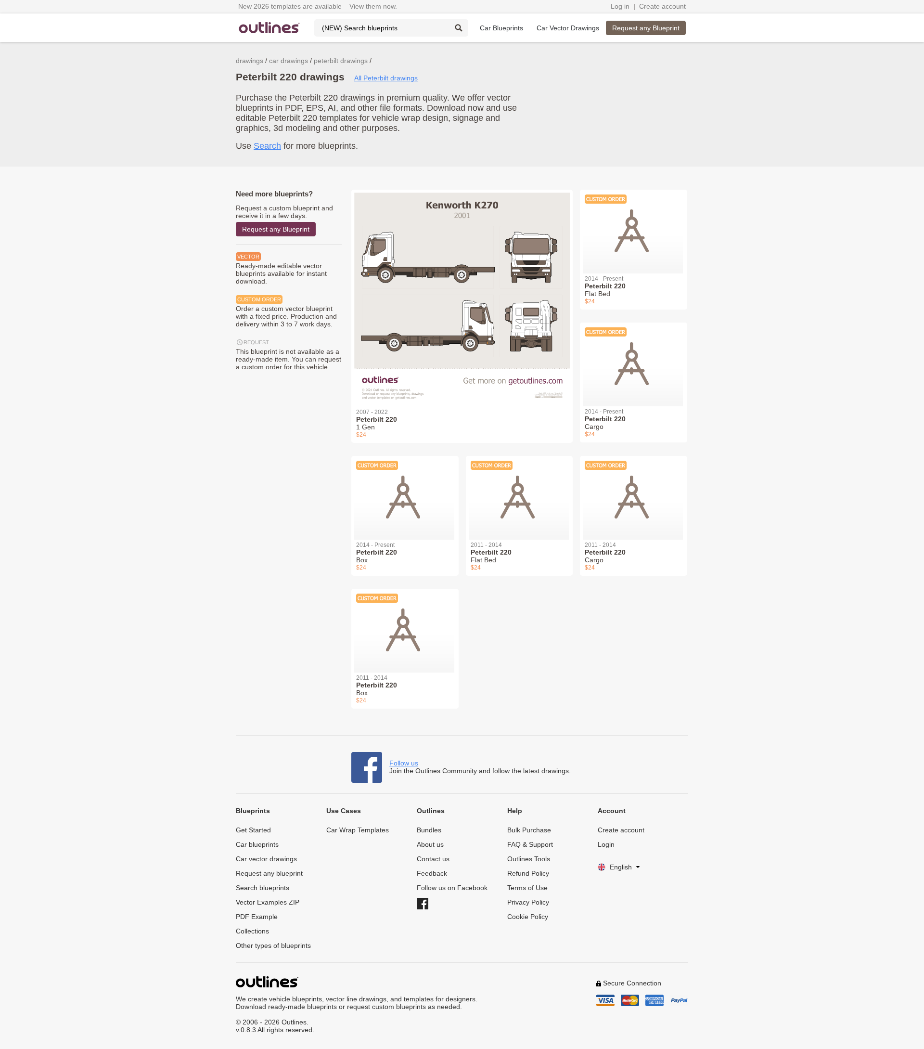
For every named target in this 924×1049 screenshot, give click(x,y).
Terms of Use (527, 888)
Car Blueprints (501, 28)
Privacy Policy (528, 902)
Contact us (433, 859)
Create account (662, 6)
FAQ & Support (530, 844)
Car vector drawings (266, 859)
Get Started (253, 830)
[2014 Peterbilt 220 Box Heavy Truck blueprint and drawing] (405, 492)
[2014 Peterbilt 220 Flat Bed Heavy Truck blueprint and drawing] (633, 226)
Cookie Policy (527, 916)
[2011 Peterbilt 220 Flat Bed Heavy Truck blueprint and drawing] (519, 492)
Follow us (403, 763)
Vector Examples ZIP (267, 902)
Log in (620, 6)
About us (430, 844)
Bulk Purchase (529, 830)
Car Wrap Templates (357, 830)
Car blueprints (257, 844)
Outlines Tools (528, 859)
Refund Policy (528, 873)
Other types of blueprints (273, 945)
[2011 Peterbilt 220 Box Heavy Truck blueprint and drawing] (405, 625)
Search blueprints (262, 888)
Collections (252, 931)
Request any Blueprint (646, 28)
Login (606, 844)
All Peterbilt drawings (386, 78)
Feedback (432, 873)
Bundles (429, 830)
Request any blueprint (269, 873)
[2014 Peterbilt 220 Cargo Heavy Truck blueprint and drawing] (633, 359)
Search (267, 146)
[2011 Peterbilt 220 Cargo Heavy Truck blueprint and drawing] (633, 492)
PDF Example (257, 916)
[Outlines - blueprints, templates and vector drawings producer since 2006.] (269, 27)
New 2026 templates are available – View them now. (317, 6)
